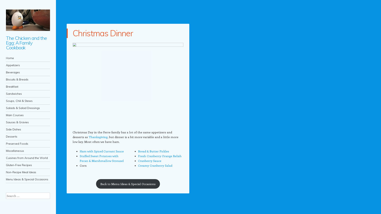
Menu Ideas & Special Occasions (27, 179)
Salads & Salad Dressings (23, 108)
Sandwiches (14, 94)
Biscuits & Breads (17, 79)
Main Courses (15, 115)
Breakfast (12, 86)
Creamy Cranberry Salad (155, 165)
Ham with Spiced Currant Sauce (102, 151)
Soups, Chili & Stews (19, 101)
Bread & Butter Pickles (153, 151)
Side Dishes (13, 129)
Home (10, 58)
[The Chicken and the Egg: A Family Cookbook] (28, 20)
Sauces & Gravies (17, 122)
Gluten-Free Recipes (19, 165)
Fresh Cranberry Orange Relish (160, 156)
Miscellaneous (15, 151)
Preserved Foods (17, 143)
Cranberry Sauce (149, 161)
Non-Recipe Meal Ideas (21, 172)
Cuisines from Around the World (27, 158)
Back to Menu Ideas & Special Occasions (128, 184)
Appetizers (13, 65)
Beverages (13, 72)
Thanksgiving (98, 137)
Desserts (11, 136)
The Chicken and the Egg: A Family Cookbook (26, 43)
